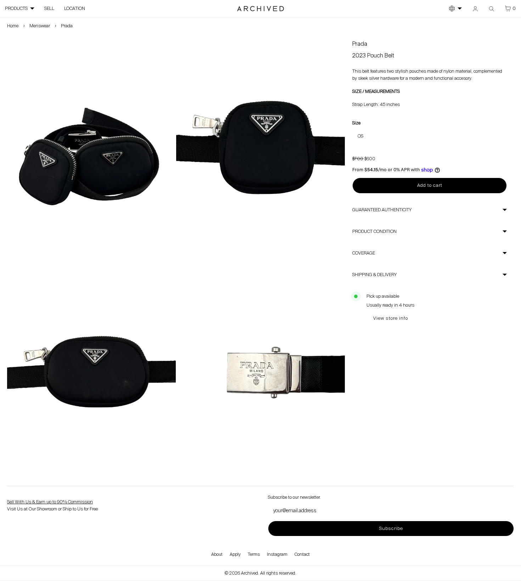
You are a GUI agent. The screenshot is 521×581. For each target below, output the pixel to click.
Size (356, 123)
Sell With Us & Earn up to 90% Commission (50, 502)
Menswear (39, 26)
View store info (390, 318)
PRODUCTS (16, 8)
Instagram (277, 554)
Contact (302, 554)
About (217, 554)
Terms (254, 554)
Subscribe (391, 528)
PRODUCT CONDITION (374, 231)
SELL (49, 8)
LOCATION (74, 8)
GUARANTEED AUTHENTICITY (381, 210)
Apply (235, 554)
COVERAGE (363, 253)
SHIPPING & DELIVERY (374, 275)
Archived (249, 573)
